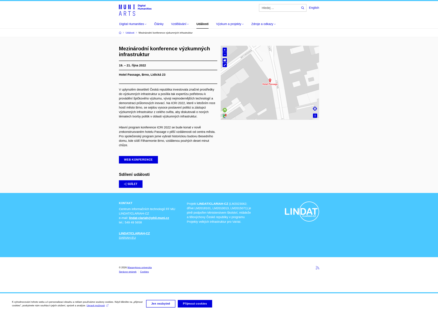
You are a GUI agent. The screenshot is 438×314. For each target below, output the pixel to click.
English (314, 7)
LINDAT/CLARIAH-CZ (134, 233)
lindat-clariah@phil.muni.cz (149, 218)
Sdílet (132, 184)
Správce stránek (128, 271)
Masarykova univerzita (139, 267)
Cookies (144, 271)
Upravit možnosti (96, 305)
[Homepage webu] (135, 10)
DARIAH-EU (127, 238)
